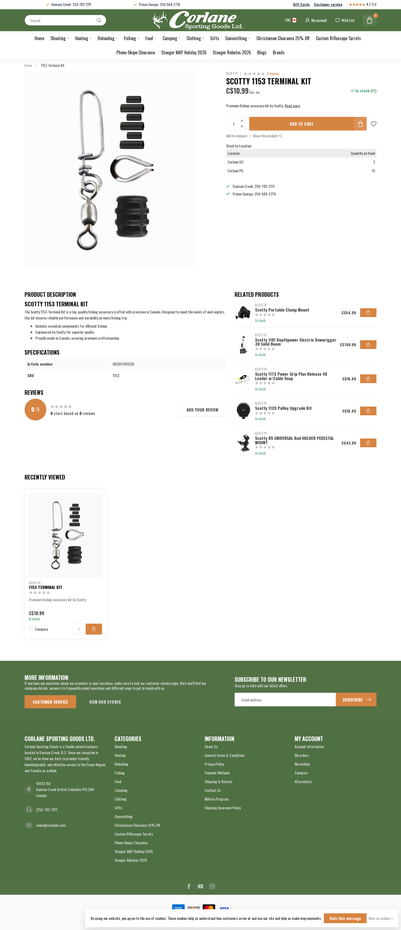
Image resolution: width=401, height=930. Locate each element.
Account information (309, 746)
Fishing (130, 38)
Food (149, 38)
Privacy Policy (214, 764)
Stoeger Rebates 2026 (232, 52)
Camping (170, 38)
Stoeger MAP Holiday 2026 (184, 52)
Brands (279, 52)
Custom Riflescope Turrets (338, 38)
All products (303, 781)
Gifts (214, 38)
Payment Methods (217, 772)
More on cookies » (381, 918)
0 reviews (273, 73)
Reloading (106, 38)
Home (39, 38)
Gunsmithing (236, 38)
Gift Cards (301, 4)
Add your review (202, 410)
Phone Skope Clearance (135, 52)
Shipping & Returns (218, 781)
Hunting (81, 38)
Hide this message (345, 918)
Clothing (194, 38)
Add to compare (236, 135)
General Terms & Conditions (225, 755)
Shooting (57, 38)
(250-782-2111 (46, 809)
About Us (211, 746)
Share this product (266, 135)
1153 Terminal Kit (52, 65)
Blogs (262, 52)
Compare (41, 629)
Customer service (328, 4)
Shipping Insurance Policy (223, 807)
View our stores (105, 702)
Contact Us (213, 790)
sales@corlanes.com (51, 825)
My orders (302, 755)
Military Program (217, 799)
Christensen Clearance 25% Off (283, 38)
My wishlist (302, 764)
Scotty (232, 73)
